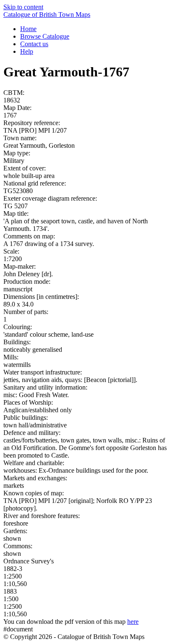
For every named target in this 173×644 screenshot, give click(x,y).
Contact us (34, 43)
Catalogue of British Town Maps (46, 14)
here (133, 621)
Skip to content (23, 6)
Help (26, 51)
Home (28, 28)
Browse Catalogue (44, 36)
